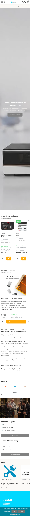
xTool (17, 233)
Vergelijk (5, 239)
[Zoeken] (4, 2)
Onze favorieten (5, 218)
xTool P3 (18, 235)
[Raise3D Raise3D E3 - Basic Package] (7, 226)
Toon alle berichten (6, 487)
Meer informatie (5, 272)
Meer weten (15, 435)
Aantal (3, 321)
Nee (22, 511)
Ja (14, 511)
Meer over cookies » (15, 514)
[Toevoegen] (8, 258)
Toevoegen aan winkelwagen (16, 321)
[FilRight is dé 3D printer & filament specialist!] (15, 2)
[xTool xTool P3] (22, 226)
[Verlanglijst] (25, 2)
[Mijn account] (23, 2)
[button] (10, 294)
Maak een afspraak (15, 454)
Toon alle (3, 395)
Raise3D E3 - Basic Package (6, 236)
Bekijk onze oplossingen (15, 114)
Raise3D (3, 233)
